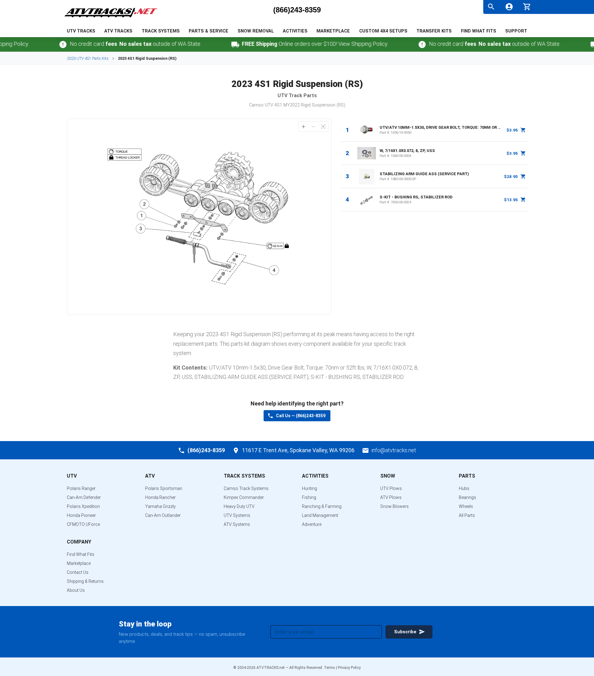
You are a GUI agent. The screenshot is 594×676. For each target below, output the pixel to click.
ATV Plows (391, 497)
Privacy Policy (349, 667)
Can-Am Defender (84, 497)
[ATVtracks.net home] (110, 18)
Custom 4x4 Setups (383, 31)
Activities (295, 31)
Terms (329, 667)
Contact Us (77, 572)
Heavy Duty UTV (239, 506)
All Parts (467, 515)
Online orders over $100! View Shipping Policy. (305, 44)
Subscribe (405, 632)
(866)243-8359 (297, 9)
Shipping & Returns (85, 581)
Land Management (320, 515)
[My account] (509, 6)
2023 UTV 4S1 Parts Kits (88, 58)
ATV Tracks (118, 31)
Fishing (309, 497)
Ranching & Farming (322, 506)
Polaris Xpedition (83, 506)
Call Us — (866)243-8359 (300, 415)
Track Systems (161, 31)
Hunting (309, 488)
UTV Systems (237, 515)
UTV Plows (391, 488)
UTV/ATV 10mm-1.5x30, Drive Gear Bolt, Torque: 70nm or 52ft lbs (441, 127)
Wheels (466, 506)
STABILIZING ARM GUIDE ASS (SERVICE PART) (424, 173)
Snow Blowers (394, 506)
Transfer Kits (434, 31)
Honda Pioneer (81, 515)
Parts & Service (208, 31)
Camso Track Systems (246, 488)
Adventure (311, 524)
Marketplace (333, 31)
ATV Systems (237, 524)
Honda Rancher (160, 497)
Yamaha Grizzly (160, 506)
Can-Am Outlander (163, 515)
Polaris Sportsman (163, 488)
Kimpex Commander (244, 497)
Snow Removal (256, 31)
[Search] (491, 6)
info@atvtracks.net (394, 450)
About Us (76, 590)
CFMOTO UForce (83, 524)
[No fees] (52, 44)
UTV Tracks (81, 31)
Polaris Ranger (81, 488)
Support (516, 31)
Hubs (464, 488)
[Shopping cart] (527, 6)
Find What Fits (478, 31)
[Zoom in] (303, 126)
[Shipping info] (225, 44)
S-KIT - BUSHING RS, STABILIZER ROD (416, 197)
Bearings (467, 497)
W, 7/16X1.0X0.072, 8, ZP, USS (407, 150)
